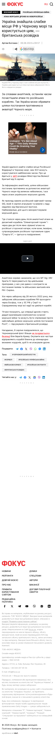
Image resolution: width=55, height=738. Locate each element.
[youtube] (27, 606)
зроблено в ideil (10, 733)
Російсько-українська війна (36, 12)
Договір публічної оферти (39, 590)
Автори (33, 580)
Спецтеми (35, 575)
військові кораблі (13, 365)
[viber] (34, 606)
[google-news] (42, 606)
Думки (33, 571)
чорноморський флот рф (24, 355)
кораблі (9, 360)
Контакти (36, 728)
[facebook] (5, 606)
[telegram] (19, 606)
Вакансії (34, 584)
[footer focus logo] (13, 563)
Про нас (6, 584)
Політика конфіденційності (15, 728)
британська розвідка (15, 370)
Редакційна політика (8, 600)
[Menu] (3, 4)
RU (46, 4)
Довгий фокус (10, 580)
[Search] (51, 4)
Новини (6, 571)
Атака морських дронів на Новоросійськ (23, 17)
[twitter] (12, 606)
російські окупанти (37, 365)
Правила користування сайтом (10, 592)
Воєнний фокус (11, 12)
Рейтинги (7, 575)
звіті (15, 176)
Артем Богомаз (9, 43)
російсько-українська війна (32, 360)
